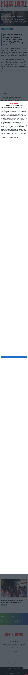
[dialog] (14, 337)
